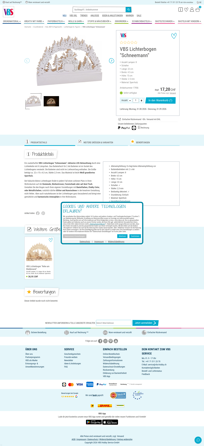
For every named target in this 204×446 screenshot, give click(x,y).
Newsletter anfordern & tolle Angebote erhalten (70, 323)
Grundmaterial (38, 27)
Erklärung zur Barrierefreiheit (115, 373)
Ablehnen (122, 236)
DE (200, 2)
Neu (64, 15)
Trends (83, 15)
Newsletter (68, 360)
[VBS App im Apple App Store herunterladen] (110, 422)
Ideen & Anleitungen (112, 15)
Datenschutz (85, 241)
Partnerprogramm (32, 357)
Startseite (27, 27)
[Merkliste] (186, 9)
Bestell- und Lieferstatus (152, 371)
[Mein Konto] (192, 9)
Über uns (29, 354)
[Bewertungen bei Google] (70, 395)
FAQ (66, 366)
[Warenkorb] (197, 9)
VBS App (106, 376)
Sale (139, 15)
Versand (173, 93)
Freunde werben (70, 357)
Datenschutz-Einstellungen (114, 366)
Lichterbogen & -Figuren (72, 27)
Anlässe (95, 15)
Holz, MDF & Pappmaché (53, 27)
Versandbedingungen (112, 357)
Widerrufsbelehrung (111, 363)
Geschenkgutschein (72, 354)
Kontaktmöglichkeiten (151, 368)
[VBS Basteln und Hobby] (8, 12)
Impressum (99, 241)
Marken (130, 15)
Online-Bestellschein (111, 354)
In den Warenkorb (158, 100)
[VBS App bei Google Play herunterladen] (94, 422)
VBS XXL (73, 15)
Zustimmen (135, 236)
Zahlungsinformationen (113, 360)
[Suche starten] (129, 10)
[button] (27, 60)
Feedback (146, 374)
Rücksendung (108, 370)
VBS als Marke (31, 360)
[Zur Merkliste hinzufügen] (174, 36)
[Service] (180, 9)
